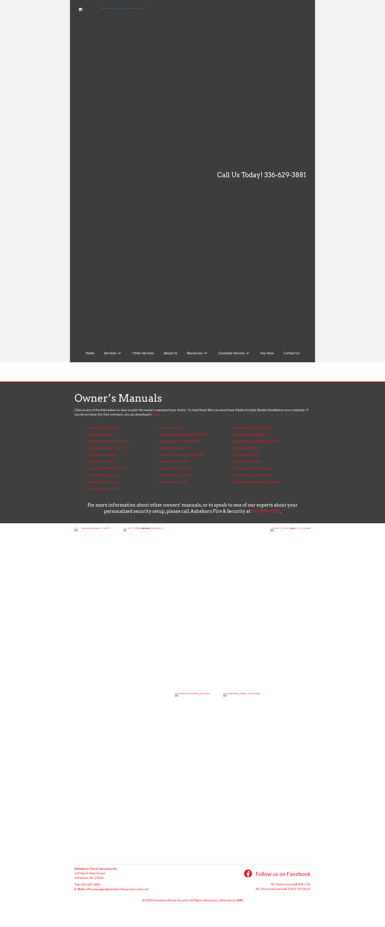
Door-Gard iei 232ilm (246, 461)
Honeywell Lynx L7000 (102, 488)
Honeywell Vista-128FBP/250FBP (255, 441)
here (155, 414)
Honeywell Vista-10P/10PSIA (179, 441)
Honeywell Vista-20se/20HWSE (181, 455)
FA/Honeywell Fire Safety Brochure (256, 482)
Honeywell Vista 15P (173, 448)
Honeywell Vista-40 (173, 482)
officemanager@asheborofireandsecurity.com (117, 889)
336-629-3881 (285, 175)
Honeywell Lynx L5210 (102, 482)
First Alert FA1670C (100, 461)
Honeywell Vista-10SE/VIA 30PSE (183, 434)
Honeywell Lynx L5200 (102, 475)
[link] (90, 353)
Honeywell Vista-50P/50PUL (252, 428)
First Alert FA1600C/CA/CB (106, 448)
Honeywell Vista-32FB (174, 475)
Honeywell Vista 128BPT (249, 434)
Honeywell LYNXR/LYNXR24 (106, 468)
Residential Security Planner (251, 468)
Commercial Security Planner (252, 475)
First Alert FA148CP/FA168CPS (108, 441)
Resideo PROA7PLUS (102, 428)
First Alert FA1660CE (101, 455)
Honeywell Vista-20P (174, 461)
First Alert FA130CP (101, 434)
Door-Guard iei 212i (245, 448)
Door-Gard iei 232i (245, 455)
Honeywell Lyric (170, 428)
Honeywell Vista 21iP (174, 468)
